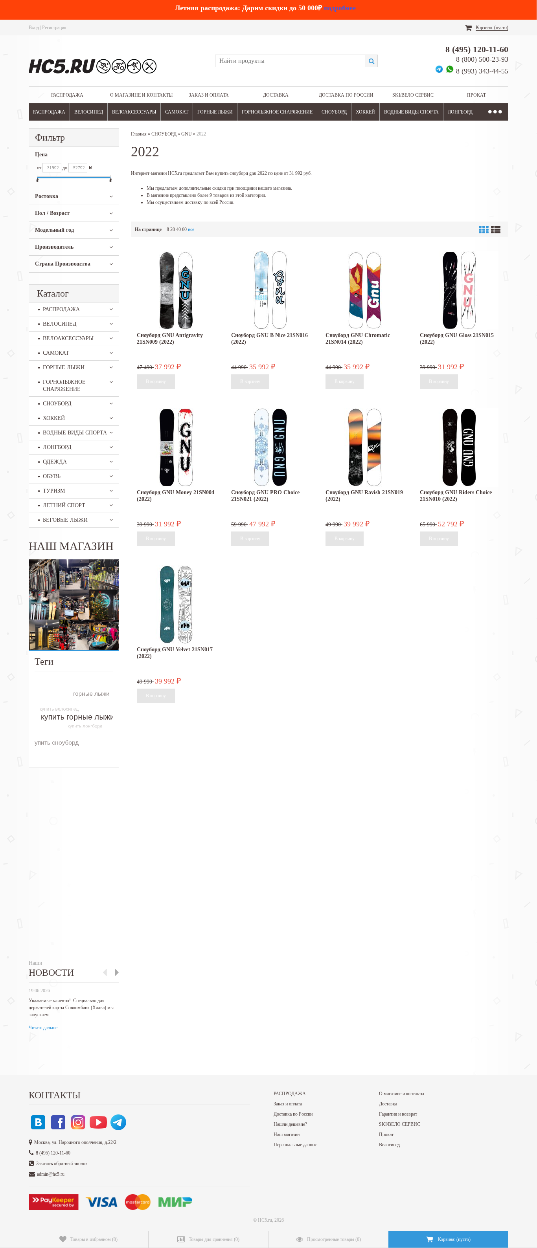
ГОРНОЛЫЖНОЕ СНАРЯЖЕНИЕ (277, 112)
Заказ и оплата (209, 95)
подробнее (340, 8)
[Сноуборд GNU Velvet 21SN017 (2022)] (176, 604)
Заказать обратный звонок (62, 1163)
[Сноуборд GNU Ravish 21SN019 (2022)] (365, 447)
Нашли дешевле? (290, 1124)
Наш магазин (287, 1134)
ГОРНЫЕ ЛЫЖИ (215, 112)
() (94, 1239)
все (191, 229)
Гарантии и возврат (398, 1114)
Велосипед (389, 1144)
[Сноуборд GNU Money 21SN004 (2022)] (176, 447)
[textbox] (290, 61)
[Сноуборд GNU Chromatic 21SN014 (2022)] (365, 290)
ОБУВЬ (52, 476)
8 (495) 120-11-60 (476, 49)
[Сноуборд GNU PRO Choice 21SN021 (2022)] (270, 447)
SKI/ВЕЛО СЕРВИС (413, 95)
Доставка (276, 95)
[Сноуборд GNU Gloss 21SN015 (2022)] (459, 290)
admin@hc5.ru (50, 1174)
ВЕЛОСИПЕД (88, 112)
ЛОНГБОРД (460, 112)
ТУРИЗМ (54, 491)
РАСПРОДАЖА (67, 95)
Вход (34, 27)
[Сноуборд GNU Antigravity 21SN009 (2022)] (176, 290)
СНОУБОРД (334, 112)
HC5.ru (265, 1220)
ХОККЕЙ (365, 112)
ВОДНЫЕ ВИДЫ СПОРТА (411, 112)
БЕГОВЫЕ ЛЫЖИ (65, 520)
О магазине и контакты (141, 95)
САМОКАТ (176, 112)
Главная (139, 134)
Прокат (476, 95)
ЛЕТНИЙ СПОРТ (64, 505)
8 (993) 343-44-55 (482, 71)
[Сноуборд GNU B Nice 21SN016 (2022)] (270, 290)
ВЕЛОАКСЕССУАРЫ (134, 112)
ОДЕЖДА (55, 462)
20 (172, 229)
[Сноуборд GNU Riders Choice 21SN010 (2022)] (459, 447)
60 (184, 229)
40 (178, 229)
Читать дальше (43, 1027)
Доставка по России (346, 95)
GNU (186, 134)
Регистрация (54, 27)
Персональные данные (295, 1144)
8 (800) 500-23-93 (482, 59)
